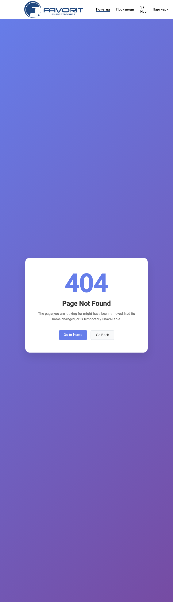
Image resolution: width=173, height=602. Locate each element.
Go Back (102, 335)
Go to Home (73, 335)
